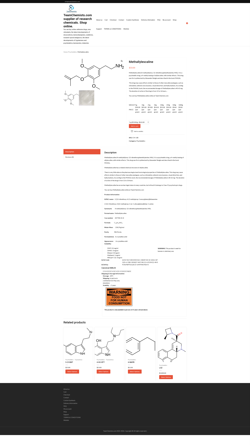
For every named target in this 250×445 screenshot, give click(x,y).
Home (65, 52)
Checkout (113, 20)
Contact (121, 20)
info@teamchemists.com (72, 1)
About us (99, 20)
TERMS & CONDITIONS (112, 29)
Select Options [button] (72, 371)
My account (167, 20)
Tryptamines (78, 359)
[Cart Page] (186, 24)
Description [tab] (69, 152)
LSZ (160, 368)
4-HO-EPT (101, 362)
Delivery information (148, 20)
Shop (174, 20)
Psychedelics (72, 52)
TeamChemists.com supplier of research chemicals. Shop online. (77, 20)
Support (99, 29)
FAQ (158, 20)
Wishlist (126, 29)
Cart (106, 20)
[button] (122, 61)
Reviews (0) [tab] (69, 157)
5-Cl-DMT (69, 362)
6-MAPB (131, 362)
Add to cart (134, 126)
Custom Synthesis (132, 20)
